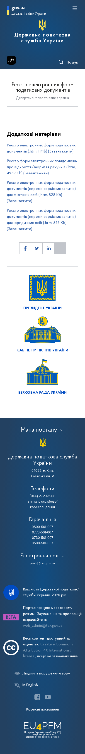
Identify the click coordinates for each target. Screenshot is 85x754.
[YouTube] (48, 697)
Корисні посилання (42, 709)
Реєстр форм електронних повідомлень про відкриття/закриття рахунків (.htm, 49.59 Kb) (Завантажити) (42, 167)
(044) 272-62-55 (42, 496)
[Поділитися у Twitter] (36, 248)
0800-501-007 (42, 543)
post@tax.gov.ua (42, 563)
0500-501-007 (42, 527)
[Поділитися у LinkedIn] (48, 248)
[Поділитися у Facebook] (25, 248)
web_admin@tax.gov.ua (42, 626)
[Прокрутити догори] (77, 729)
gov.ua (18, 8)
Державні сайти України (28, 14)
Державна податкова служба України (42, 38)
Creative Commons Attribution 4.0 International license (48, 650)
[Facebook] (37, 697)
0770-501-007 (42, 532)
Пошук (72, 63)
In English (30, 685)
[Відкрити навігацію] (74, 8)
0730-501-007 (42, 538)
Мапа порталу (39, 430)
